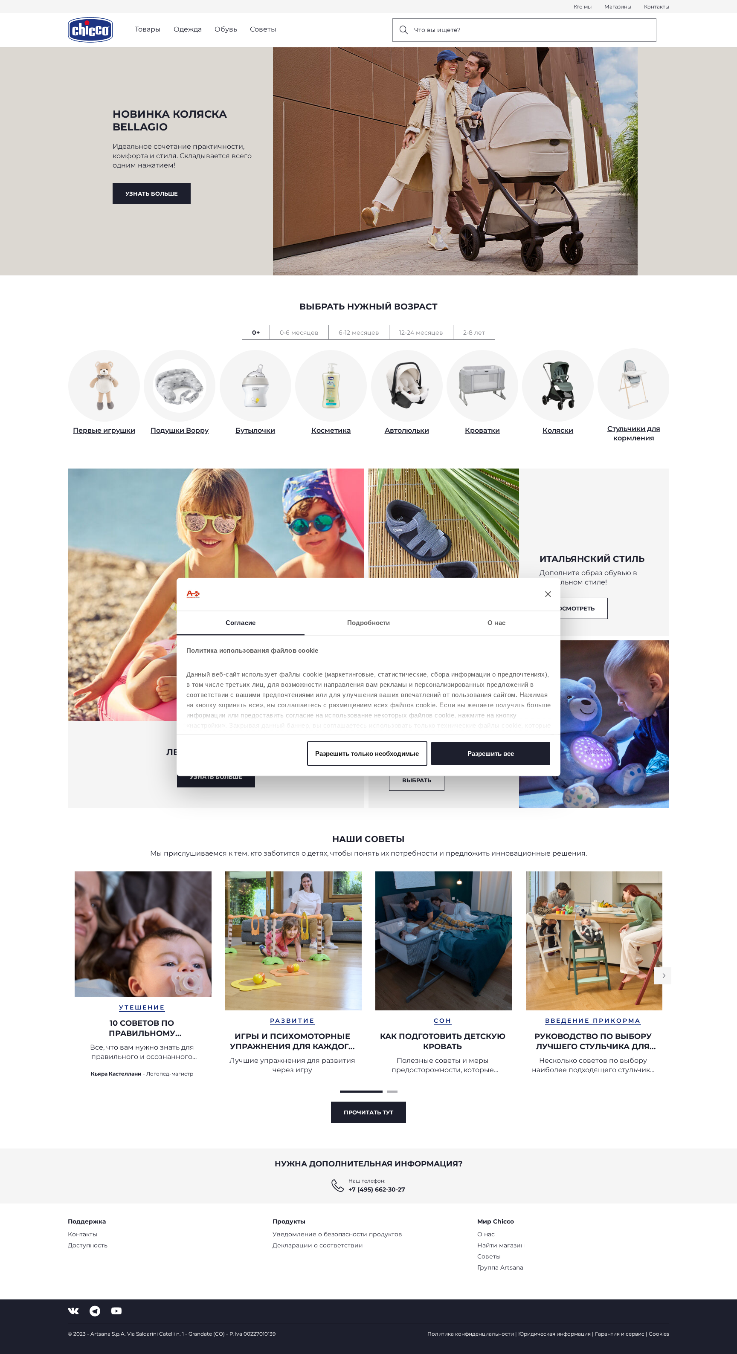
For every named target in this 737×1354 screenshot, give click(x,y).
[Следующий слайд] (662, 975)
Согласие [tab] (240, 622)
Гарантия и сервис (619, 1334)
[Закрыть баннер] (548, 594)
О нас (486, 1234)
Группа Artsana (500, 1267)
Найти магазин (501, 1245)
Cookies (659, 1334)
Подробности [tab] (368, 622)
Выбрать (416, 780)
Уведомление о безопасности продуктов (337, 1234)
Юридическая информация (554, 1334)
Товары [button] (148, 29)
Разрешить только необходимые (367, 753)
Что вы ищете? (437, 30)
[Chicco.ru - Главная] (90, 30)
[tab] (256, 332)
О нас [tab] (496, 622)
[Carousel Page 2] (392, 1092)
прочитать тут (368, 1112)
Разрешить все (490, 753)
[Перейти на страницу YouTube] (116, 1311)
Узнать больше (151, 193)
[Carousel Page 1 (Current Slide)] (361, 1092)
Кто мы (583, 6)
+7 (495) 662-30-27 (376, 1189)
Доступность (87, 1245)
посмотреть (574, 608)
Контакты (656, 6)
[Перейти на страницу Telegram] (95, 1311)
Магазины (617, 6)
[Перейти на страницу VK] (73, 1311)
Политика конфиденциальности (470, 1334)
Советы (489, 1256)
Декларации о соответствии (318, 1245)
